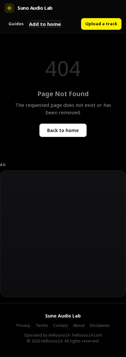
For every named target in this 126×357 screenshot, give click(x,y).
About (79, 325)
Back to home (63, 130)
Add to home (45, 24)
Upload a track (101, 24)
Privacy (23, 325)
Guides (16, 24)
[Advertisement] (63, 234)
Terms (42, 325)
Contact (60, 325)
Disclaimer (100, 325)
